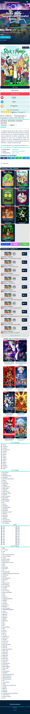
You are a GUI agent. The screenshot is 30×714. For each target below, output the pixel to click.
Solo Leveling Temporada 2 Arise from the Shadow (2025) (21, 363)
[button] (27, 1)
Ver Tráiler (15, 25)
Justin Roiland (21, 151)
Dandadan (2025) (21, 413)
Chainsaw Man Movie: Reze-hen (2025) (9, 439)
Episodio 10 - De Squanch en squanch (11, 332)
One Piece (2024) (21, 439)
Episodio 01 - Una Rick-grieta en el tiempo (12, 258)
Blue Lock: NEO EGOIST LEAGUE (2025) (21, 389)
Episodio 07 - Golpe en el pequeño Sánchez (12, 308)
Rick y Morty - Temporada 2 (7, 256)
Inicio (1, 6)
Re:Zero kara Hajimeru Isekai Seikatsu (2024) (9, 363)
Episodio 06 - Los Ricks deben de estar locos (12, 299)
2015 (14, 30)
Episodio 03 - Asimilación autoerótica (11, 274)
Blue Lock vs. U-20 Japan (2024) (9, 414)
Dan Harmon (15, 151)
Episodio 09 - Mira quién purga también (11, 324)
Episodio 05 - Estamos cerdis (9, 291)
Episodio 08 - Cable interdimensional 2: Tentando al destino (16, 316)
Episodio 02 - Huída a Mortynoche (10, 266)
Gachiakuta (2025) (9, 388)
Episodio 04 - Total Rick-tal (9, 283)
